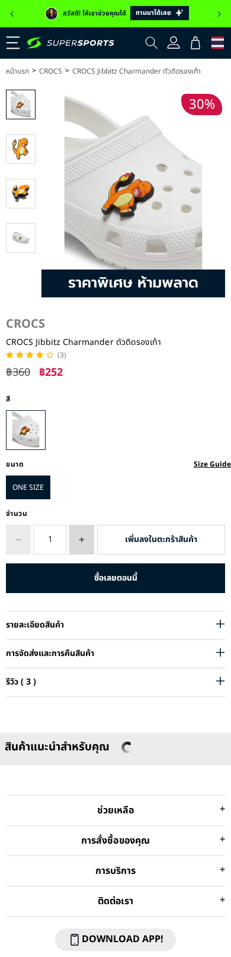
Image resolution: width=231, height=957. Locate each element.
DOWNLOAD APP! (122, 939)
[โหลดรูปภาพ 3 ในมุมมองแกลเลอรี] (21, 193)
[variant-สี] (26, 430)
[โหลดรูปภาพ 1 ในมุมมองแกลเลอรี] (21, 104)
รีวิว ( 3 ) (21, 682)
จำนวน (17, 513)
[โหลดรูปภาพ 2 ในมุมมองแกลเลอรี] (21, 149)
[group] (115, 13)
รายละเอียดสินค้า (35, 625)
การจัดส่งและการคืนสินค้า (50, 653)
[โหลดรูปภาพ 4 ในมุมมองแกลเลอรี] (21, 238)
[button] (12, 14)
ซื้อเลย (115, 578)
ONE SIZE (28, 487)
